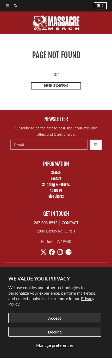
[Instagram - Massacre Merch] (60, 252)
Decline (55, 331)
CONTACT (70, 222)
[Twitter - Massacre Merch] (43, 252)
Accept (54, 317)
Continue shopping (56, 86)
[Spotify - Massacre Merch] (68, 252)
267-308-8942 (45, 222)
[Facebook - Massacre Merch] (52, 252)
